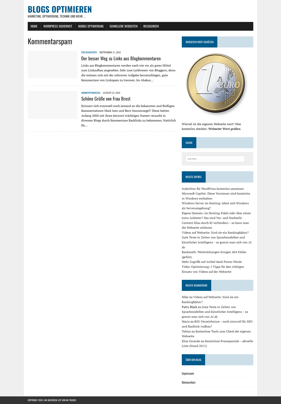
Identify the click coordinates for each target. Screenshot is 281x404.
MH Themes (71, 400)
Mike (185, 297)
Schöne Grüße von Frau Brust (105, 98)
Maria (186, 321)
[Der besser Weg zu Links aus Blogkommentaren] (52, 76)
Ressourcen (151, 26)
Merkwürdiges (90, 92)
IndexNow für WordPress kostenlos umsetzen (213, 189)
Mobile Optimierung (91, 26)
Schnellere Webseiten (123, 26)
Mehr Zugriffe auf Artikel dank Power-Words (212, 262)
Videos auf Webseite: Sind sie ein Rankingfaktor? (215, 232)
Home (34, 26)
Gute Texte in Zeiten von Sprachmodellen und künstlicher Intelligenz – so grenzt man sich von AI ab (217, 242)
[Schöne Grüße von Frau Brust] (52, 116)
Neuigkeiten (89, 52)
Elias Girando (191, 341)
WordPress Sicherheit (57, 26)
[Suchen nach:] (214, 158)
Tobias (186, 331)
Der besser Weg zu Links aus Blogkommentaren (121, 58)
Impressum (188, 373)
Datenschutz (189, 382)
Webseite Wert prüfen (224, 129)
